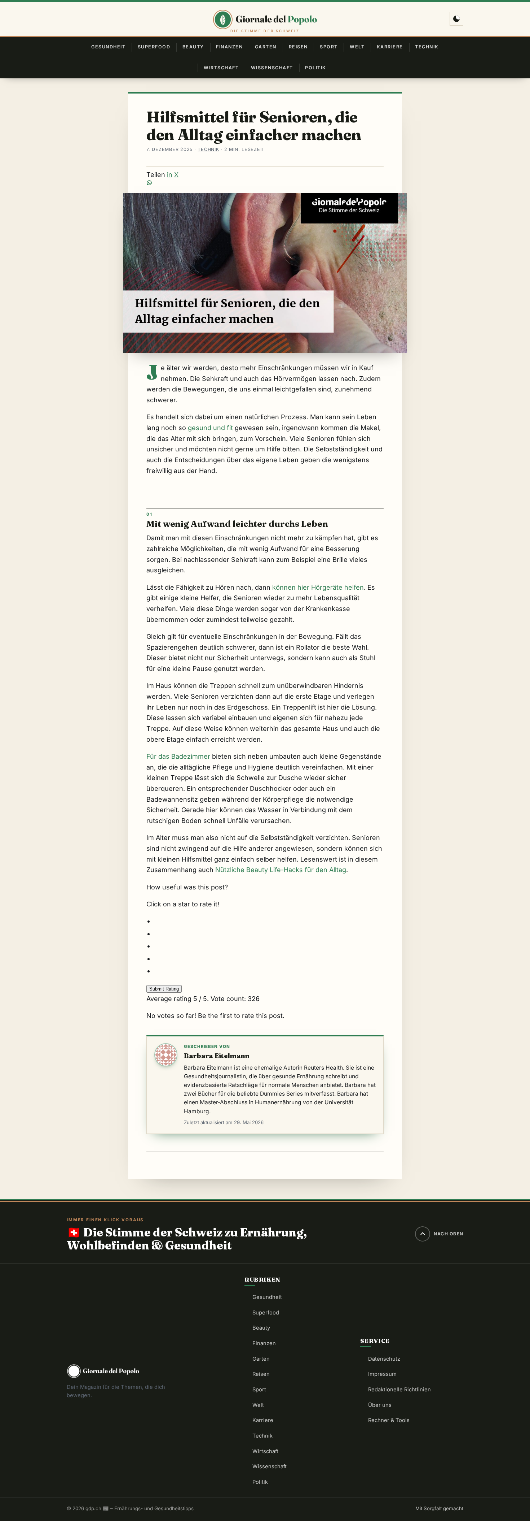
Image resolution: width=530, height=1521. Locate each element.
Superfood (154, 46)
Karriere (390, 46)
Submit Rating (164, 989)
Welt (357, 46)
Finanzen (229, 46)
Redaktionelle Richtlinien (399, 1389)
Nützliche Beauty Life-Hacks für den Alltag (280, 870)
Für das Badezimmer (178, 756)
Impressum (382, 1374)
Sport (329, 46)
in (169, 174)
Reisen (298, 46)
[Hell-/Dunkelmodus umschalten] (456, 19)
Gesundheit (108, 46)
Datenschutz (384, 1359)
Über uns (380, 1405)
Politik (315, 67)
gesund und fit (210, 428)
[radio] (269, 921)
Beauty (193, 46)
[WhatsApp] (265, 183)
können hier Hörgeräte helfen (318, 587)
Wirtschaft (221, 67)
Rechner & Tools (389, 1420)
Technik (426, 46)
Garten (266, 46)
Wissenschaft (272, 67)
